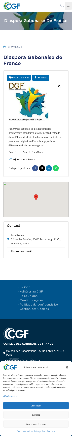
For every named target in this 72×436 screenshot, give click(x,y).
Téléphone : (23, 360)
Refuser (36, 414)
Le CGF (25, 287)
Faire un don (29, 296)
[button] (67, 367)
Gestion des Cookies (34, 309)
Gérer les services (10, 396)
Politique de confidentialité (44, 431)
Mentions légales (31, 300)
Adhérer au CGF (31, 291)
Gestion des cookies (25, 431)
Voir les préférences (36, 424)
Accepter (36, 405)
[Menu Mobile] (68, 6)
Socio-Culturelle (20, 77)
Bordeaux (43, 77)
